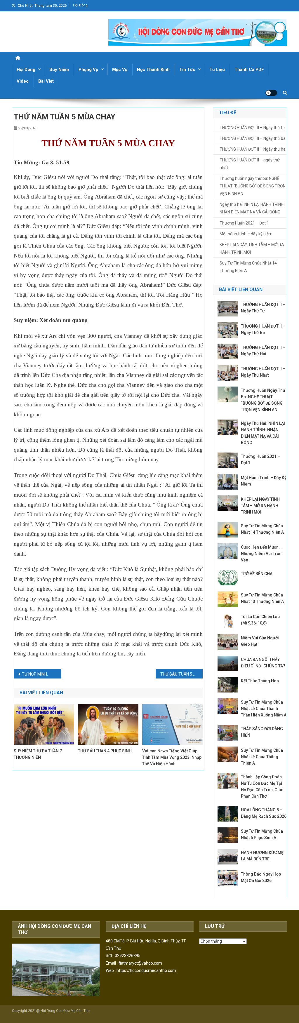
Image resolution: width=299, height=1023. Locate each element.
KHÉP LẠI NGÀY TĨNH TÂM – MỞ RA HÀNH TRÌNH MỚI (252, 248)
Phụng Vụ (88, 69)
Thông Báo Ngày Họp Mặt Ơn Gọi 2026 (261, 877)
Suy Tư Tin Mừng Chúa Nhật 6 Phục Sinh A (262, 834)
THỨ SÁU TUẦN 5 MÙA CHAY (181, 674)
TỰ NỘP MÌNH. (35, 674)
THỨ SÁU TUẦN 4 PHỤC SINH (105, 751)
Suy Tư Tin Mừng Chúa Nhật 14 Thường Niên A (248, 267)
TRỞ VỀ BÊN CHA (257, 573)
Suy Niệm (59, 69)
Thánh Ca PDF (249, 69)
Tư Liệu (217, 69)
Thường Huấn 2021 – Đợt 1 (244, 223)
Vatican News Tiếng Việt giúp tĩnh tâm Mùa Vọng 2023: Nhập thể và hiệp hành (171, 757)
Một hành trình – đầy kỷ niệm (246, 234)
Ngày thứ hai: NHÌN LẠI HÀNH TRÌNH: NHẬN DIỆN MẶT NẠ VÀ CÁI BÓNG (252, 208)
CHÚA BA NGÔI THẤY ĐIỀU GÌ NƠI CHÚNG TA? (263, 662)
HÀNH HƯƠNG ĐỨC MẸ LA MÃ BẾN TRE (262, 855)
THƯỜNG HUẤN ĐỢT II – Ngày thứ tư (252, 127)
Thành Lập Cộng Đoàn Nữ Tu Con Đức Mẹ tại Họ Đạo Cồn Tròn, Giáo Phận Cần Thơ (262, 786)
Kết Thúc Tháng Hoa (260, 680)
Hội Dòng (80, 5)
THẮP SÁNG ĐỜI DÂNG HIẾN (262, 731)
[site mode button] (271, 93)
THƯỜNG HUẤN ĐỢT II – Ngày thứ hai (253, 149)
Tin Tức (187, 69)
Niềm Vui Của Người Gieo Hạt (260, 641)
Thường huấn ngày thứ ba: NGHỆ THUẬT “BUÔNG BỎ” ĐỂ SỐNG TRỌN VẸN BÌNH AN (253, 186)
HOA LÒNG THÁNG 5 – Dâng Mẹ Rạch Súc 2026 (263, 813)
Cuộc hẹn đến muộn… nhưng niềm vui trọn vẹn (261, 553)
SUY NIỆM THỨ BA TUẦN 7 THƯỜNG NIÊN (38, 754)
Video (23, 81)
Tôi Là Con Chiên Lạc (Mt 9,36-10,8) (260, 619)
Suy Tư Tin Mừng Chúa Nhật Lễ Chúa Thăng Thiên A (262, 756)
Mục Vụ (119, 69)
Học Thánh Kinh (153, 69)
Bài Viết (46, 81)
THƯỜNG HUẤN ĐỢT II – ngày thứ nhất (250, 164)
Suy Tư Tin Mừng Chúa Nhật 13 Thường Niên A (262, 598)
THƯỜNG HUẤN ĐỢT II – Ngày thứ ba (253, 138)
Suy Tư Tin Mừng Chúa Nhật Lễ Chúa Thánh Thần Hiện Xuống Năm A (263, 708)
